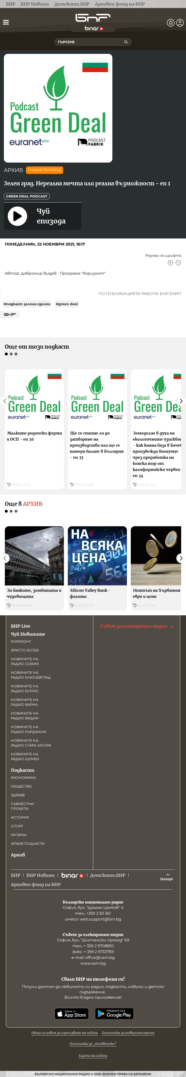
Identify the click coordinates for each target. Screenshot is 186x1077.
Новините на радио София (25, 661)
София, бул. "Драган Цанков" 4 (93, 907)
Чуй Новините (28, 634)
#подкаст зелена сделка (27, 304)
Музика (18, 835)
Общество (21, 786)
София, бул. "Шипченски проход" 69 (93, 940)
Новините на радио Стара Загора (31, 743)
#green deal (67, 304)
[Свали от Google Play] (114, 1013)
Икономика (23, 777)
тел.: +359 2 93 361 (93, 913)
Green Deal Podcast (26, 196)
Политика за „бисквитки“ (93, 1044)
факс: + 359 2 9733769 (93, 951)
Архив (18, 855)
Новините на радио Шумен (25, 756)
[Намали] (178, 263)
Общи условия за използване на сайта (64, 1033)
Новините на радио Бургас (25, 688)
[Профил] (180, 23)
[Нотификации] (171, 23)
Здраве (18, 795)
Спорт (17, 826)
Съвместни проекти (22, 806)
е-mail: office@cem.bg (93, 957)
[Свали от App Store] (71, 1013)
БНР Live (20, 626)
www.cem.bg (93, 963)
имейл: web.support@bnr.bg (93, 919)
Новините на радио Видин (25, 715)
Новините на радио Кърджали (28, 729)
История (20, 817)
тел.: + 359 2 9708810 (93, 946)
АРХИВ (13, 170)
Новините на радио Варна (24, 702)
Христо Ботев (25, 650)
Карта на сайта (93, 1055)
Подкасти (22, 770)
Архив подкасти (28, 843)
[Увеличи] (170, 263)
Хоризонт (21, 641)
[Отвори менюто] (6, 22)
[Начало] (93, 18)
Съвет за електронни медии (133, 626)
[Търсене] (126, 42)
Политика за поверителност (128, 1033)
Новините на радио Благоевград (31, 675)
